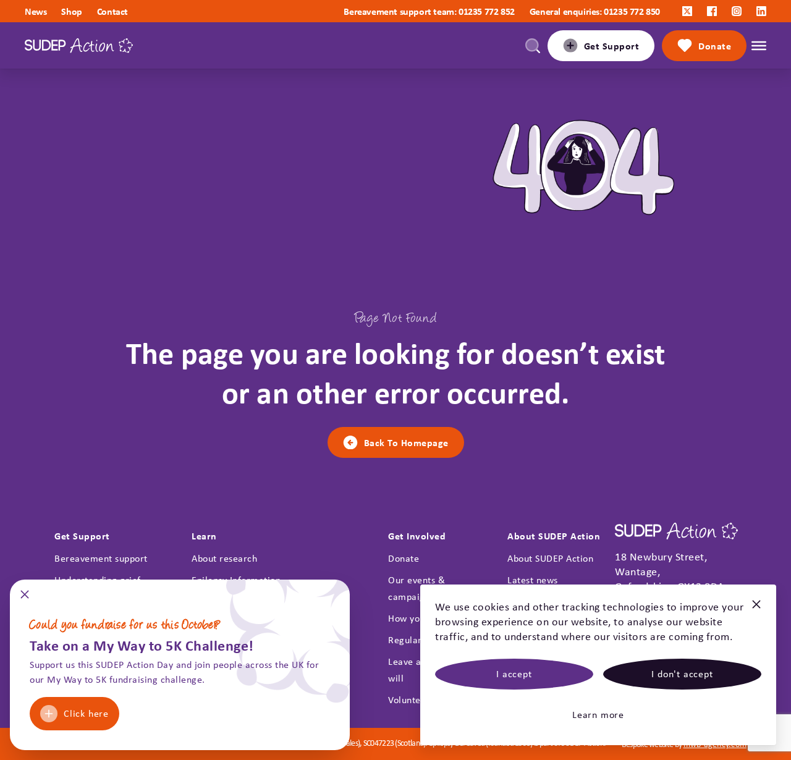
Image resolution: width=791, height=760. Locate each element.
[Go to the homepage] (79, 45)
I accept (513, 673)
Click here (86, 713)
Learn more (598, 714)
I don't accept (682, 673)
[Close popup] (25, 598)
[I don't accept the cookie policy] (756, 609)
